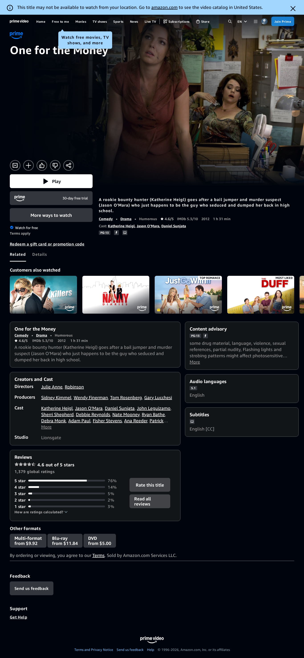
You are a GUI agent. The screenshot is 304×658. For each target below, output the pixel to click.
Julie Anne (52, 386)
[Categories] (255, 21)
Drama (126, 219)
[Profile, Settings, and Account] (264, 21)
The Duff (260, 295)
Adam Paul (79, 420)
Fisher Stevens (107, 420)
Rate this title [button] (150, 484)
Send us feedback (130, 650)
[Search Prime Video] (230, 21)
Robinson (74, 386)
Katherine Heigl (121, 226)
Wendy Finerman (91, 397)
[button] (51, 181)
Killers (43, 295)
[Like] (41, 165)
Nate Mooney (126, 414)
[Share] (68, 165)
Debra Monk (53, 420)
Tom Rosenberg (126, 397)
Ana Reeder (135, 420)
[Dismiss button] (293, 8)
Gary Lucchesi (158, 397)
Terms (98, 555)
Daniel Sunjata (173, 226)
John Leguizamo (153, 408)
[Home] (19, 21)
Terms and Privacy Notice (93, 650)
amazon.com (164, 7)
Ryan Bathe (153, 414)
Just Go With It (188, 295)
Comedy (106, 219)
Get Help (18, 617)
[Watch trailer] (15, 165)
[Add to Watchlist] (28, 165)
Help (150, 650)
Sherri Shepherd (57, 414)
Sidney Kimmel (56, 397)
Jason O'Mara (148, 226)
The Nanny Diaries (116, 295)
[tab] (18, 254)
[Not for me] (55, 165)
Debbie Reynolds (93, 414)
